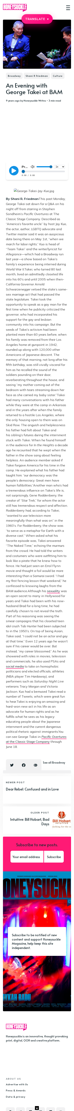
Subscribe (54, 857)
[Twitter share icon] (12, 765)
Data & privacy (15, 1096)
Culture (58, 75)
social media (15, 666)
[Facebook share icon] (24, 765)
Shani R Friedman (37, 75)
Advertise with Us (17, 1084)
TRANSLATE (37, 19)
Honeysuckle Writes (35, 100)
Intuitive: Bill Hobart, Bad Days (29, 821)
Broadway (14, 75)
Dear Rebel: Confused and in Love (32, 789)
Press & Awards (15, 1090)
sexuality (53, 591)
